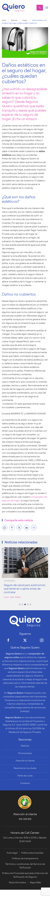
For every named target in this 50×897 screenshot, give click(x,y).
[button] (40, 8)
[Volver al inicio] (13, 7)
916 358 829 (25, 819)
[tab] (19, 604)
